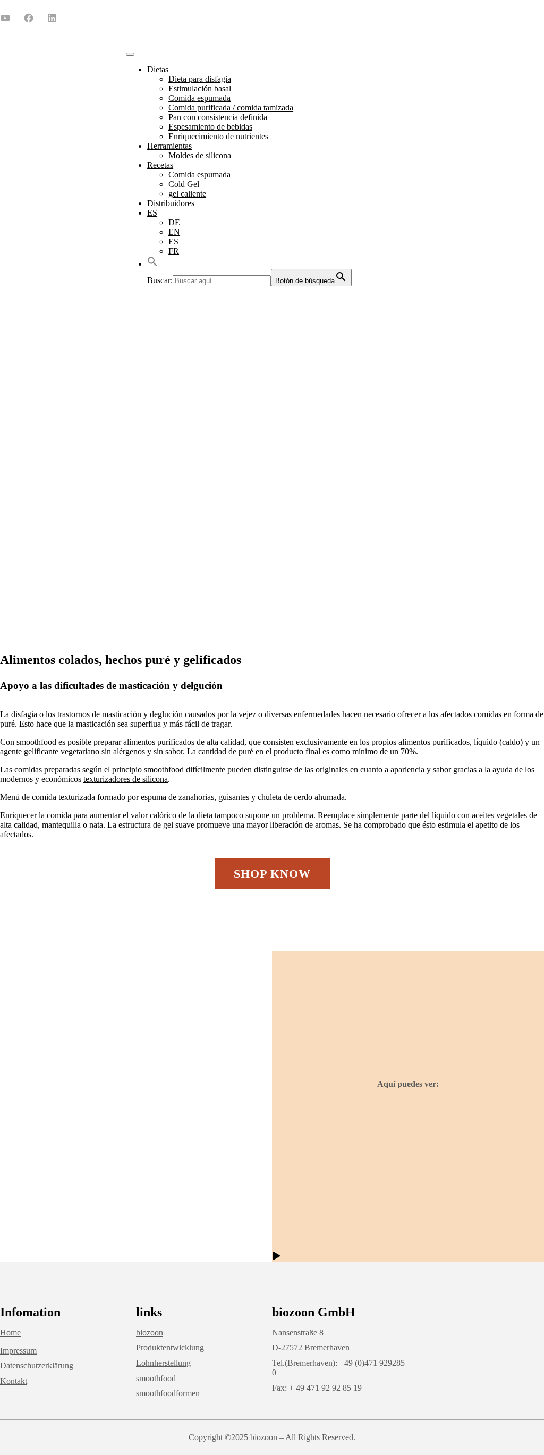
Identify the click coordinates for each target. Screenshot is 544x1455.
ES (152, 212)
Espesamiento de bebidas (210, 126)
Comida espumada (199, 98)
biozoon (149, 1332)
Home (10, 1332)
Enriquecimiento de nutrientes (218, 136)
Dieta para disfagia (199, 78)
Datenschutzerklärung (36, 1365)
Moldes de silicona (199, 155)
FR (173, 251)
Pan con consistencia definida (217, 117)
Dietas (157, 69)
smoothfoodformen (168, 1393)
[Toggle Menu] (130, 54)
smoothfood (156, 1378)
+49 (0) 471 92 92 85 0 (347, 17)
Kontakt (13, 1380)
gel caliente (187, 193)
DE (174, 222)
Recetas (160, 164)
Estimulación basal (199, 88)
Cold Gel (183, 184)
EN (174, 231)
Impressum (18, 1350)
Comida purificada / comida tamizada (230, 107)
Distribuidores (170, 203)
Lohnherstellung (163, 1362)
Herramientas (169, 145)
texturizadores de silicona (125, 779)
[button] (152, 263)
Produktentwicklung (170, 1347)
